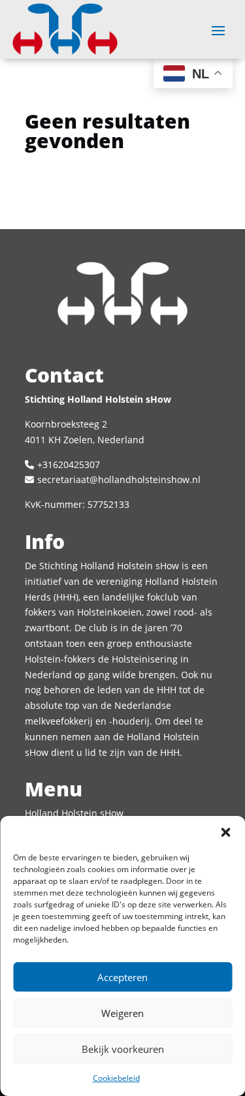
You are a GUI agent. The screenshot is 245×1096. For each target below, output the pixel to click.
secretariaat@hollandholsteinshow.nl (119, 479)
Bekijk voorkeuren (123, 1049)
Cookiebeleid (116, 1078)
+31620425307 (68, 464)
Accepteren (122, 977)
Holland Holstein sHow (74, 813)
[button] (225, 832)
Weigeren (122, 1013)
